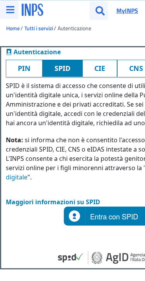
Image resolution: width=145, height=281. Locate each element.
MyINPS (127, 10)
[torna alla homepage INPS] (32, 7)
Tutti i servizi (38, 28)
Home (13, 28)
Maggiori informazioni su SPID (53, 202)
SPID (62, 68)
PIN (24, 68)
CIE (99, 68)
